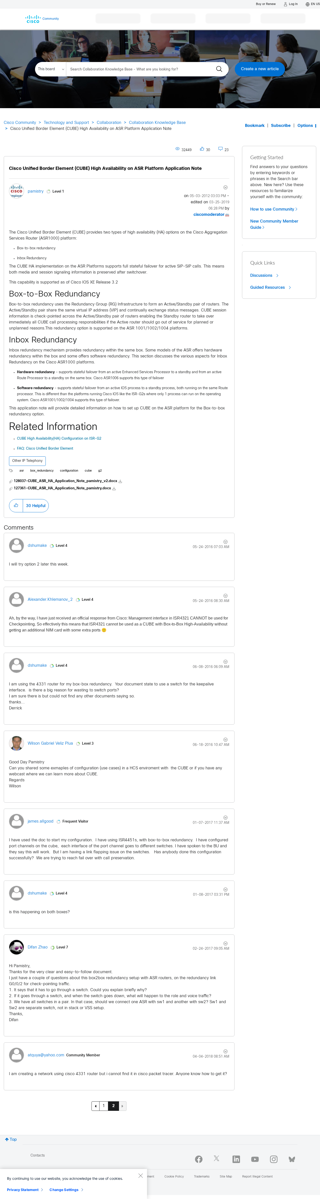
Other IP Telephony (27, 461)
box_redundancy (42, 470)
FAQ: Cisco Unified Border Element (45, 448)
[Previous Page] (96, 1106)
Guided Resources (268, 287)
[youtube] (255, 1159)
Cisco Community (20, 123)
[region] (73, 1184)
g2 (100, 470)
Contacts (37, 1155)
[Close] (140, 1175)
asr (22, 470)
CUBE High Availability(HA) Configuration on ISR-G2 (59, 438)
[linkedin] (236, 1159)
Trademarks (202, 1176)
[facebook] (198, 1159)
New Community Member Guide (274, 224)
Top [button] (13, 1140)
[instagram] (274, 1159)
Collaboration (109, 123)
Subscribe (281, 126)
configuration (69, 470)
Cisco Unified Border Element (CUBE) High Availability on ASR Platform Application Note (105, 169)
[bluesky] (292, 1158)
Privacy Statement (22, 1190)
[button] (16, 505)
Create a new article (260, 69)
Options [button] (305, 126)
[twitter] (217, 1159)
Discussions (262, 275)
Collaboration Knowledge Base (157, 123)
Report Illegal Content (257, 1176)
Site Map (226, 1176)
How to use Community (272, 209)
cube (88, 470)
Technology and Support (66, 123)
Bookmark (254, 126)
